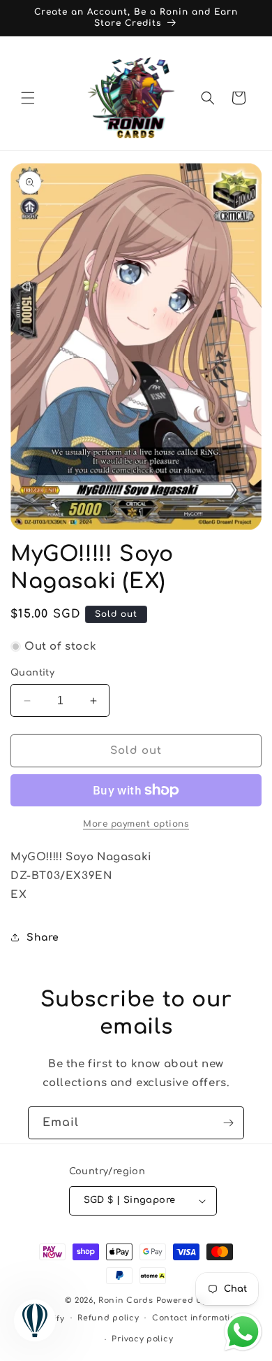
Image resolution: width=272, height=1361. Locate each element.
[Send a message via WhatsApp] (243, 1332)
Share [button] (43, 937)
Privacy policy (142, 1339)
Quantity (32, 673)
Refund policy (108, 1318)
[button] (28, 98)
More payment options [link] (136, 824)
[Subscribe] (228, 1122)
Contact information (196, 1318)
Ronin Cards (125, 1300)
